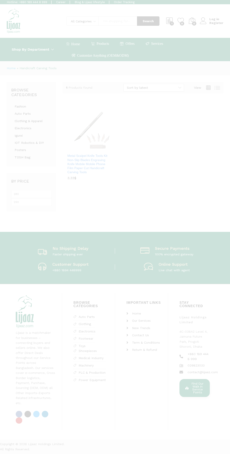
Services (157, 43)
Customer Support (70, 264)
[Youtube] (19, 420)
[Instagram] (27, 414)
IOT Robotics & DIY (29, 142)
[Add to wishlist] (94, 148)
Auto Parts (23, 113)
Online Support (173, 264)
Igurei (19, 135)
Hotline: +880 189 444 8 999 (27, 2)
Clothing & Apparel (29, 121)
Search (148, 21)
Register (216, 23)
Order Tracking (124, 2)
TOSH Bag (22, 157)
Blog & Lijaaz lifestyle (90, 2)
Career (61, 2)
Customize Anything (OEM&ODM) (103, 55)
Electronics (23, 128)
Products (103, 43)
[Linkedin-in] (45, 414)
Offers (130, 43)
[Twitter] (36, 414)
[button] (83, 148)
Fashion (20, 106)
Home (75, 44)
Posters (20, 150)
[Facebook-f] (19, 414)
